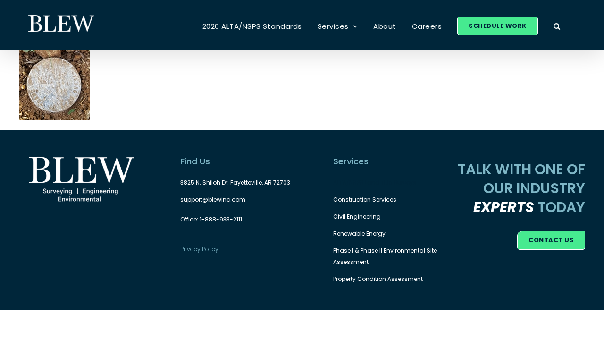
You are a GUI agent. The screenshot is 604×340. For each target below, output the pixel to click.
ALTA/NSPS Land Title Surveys (374, 182)
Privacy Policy (199, 249)
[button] (557, 26)
